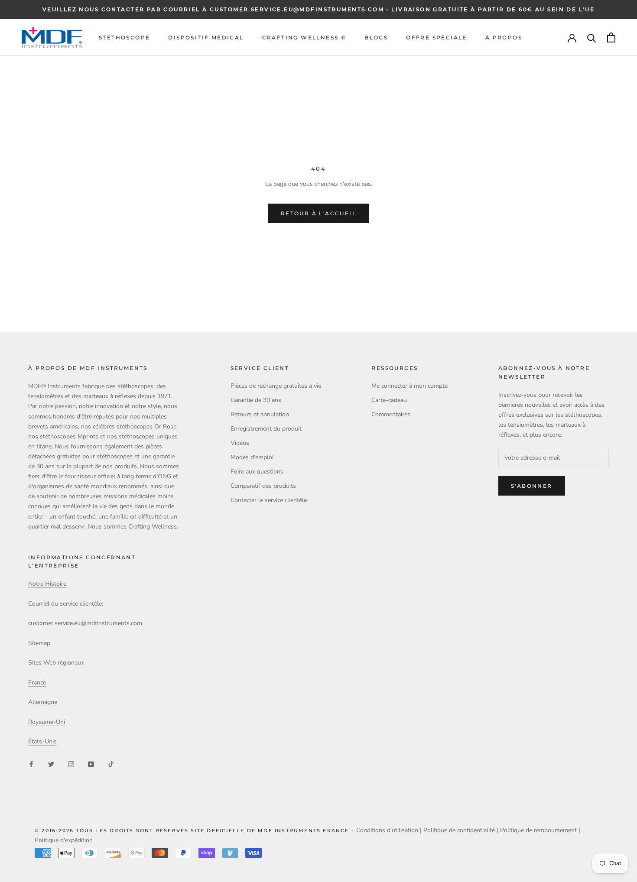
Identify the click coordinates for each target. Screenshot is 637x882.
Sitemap (39, 643)
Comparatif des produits (263, 486)
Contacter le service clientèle (269, 500)
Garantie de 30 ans (256, 400)
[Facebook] (31, 764)
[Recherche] (591, 37)
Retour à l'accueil (318, 213)
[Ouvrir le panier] (611, 37)
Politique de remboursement (538, 830)
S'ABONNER (531, 486)
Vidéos (240, 443)
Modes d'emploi (252, 457)
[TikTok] (111, 764)
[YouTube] (91, 764)
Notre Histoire (47, 584)
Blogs (376, 37)
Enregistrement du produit (266, 429)
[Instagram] (71, 764)
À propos (503, 37)
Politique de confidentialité (459, 830)
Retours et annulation (260, 414)
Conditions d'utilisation (387, 830)
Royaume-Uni (46, 722)
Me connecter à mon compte (409, 386)
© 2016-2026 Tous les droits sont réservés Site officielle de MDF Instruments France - (195, 830)
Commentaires (390, 414)
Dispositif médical (206, 37)
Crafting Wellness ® (304, 37)
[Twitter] (51, 764)
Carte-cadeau (389, 400)
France (37, 682)
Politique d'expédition (64, 840)
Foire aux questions (257, 471)
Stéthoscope (124, 37)
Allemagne (42, 702)
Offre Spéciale (436, 37)
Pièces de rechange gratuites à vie (276, 386)
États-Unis (42, 741)
